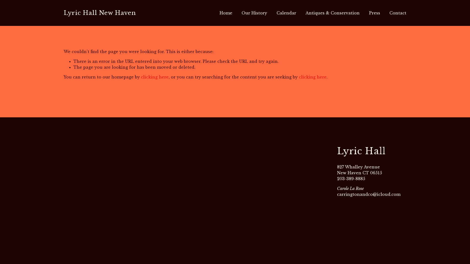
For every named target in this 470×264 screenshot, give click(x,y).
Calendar (286, 13)
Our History (254, 13)
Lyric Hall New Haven (100, 13)
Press (374, 13)
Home (226, 13)
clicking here (155, 77)
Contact (397, 13)
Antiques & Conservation (333, 13)
